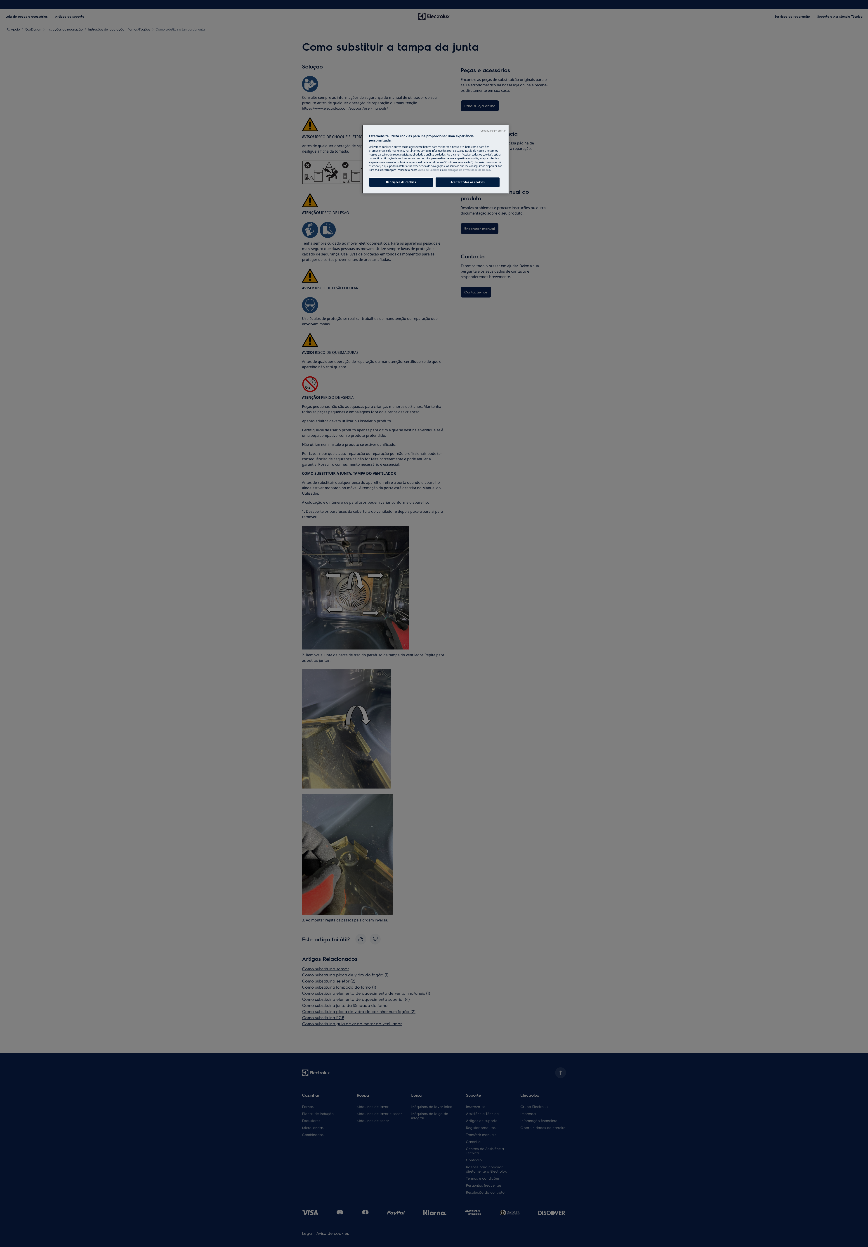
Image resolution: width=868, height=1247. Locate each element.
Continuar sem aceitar (493, 130)
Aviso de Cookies (428, 170)
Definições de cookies (401, 182)
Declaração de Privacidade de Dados (467, 170)
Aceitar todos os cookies (468, 182)
